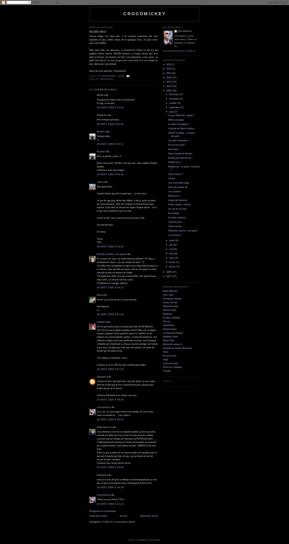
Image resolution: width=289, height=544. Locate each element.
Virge (165, 359)
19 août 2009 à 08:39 (110, 419)
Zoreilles (101, 322)
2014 (169, 69)
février (172, 262)
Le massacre (174, 235)
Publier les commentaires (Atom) (119, 522)
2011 (169, 82)
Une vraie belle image (178, 183)
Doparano (101, 376)
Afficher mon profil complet (179, 51)
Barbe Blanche (170, 291)
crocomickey (144, 13)
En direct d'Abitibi (171, 317)
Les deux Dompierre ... (179, 140)
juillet (172, 240)
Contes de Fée (170, 302)
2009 (169, 90)
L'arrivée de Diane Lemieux (181, 128)
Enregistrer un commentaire (102, 511)
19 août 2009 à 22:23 (110, 504)
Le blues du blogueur (178, 124)
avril (171, 253)
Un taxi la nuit (169, 355)
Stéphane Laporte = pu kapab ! (183, 230)
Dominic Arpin (169, 310)
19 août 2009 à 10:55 (110, 467)
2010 (169, 86)
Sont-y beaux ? (175, 174)
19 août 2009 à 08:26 (110, 399)
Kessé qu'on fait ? (177, 145)
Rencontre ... (174, 149)
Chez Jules (168, 295)
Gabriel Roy (168, 325)
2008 (169, 272)
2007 (169, 276)
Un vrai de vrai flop (177, 209)
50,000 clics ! (174, 162)
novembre (174, 98)
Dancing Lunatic (170, 306)
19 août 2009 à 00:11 (110, 144)
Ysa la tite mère (170, 363)
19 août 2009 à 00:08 (110, 124)
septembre (174, 107)
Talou (165, 352)
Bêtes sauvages (176, 120)
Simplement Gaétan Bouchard (177, 348)
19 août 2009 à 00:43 (110, 246)
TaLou (100, 182)
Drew (99, 295)
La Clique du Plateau (173, 333)
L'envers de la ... (176, 222)
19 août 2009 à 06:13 (110, 287)
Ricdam (100, 131)
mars (172, 258)
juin (171, 245)
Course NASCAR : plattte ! (181, 115)
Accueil (123, 516)
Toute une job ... (176, 226)
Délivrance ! (174, 196)
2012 (169, 77)
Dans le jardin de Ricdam (180, 153)
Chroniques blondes (172, 298)
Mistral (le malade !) (172, 344)
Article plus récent (98, 516)
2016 (169, 64)
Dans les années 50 (177, 187)
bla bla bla (107, 79)
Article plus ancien (149, 516)
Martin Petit (168, 340)
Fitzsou (166, 321)
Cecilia (171, 178)
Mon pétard (173, 213)
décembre (174, 94)
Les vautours (174, 191)
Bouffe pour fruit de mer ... (181, 158)
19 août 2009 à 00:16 (110, 174)
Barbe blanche (104, 427)
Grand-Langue (169, 329)
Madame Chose (170, 336)
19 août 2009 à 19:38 (110, 487)
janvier (172, 266)
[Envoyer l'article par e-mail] (128, 76)
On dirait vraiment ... (178, 217)
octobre (173, 103)
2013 (169, 73)
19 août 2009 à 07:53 (110, 369)
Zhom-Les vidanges (172, 367)
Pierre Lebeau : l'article (179, 204)
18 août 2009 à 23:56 (110, 107)
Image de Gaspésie (177, 200)
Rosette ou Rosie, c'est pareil (111, 254)
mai (171, 249)
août (171, 112)
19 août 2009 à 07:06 (110, 314)
